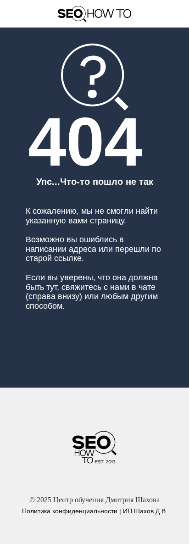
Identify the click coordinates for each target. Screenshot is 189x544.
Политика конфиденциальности (69, 511)
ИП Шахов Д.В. (145, 511)
